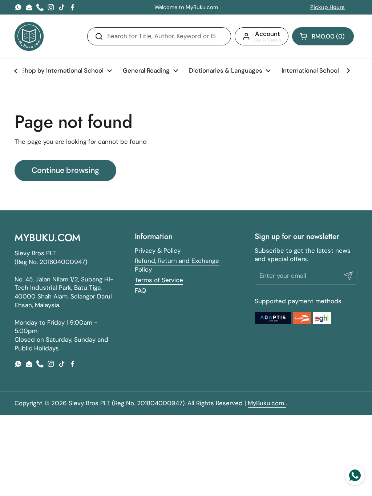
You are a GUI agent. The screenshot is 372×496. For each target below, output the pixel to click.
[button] (323, 36)
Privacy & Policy (158, 251)
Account (267, 34)
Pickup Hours (327, 7)
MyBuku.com (267, 403)
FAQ (140, 290)
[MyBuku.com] (29, 36)
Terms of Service (159, 280)
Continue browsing (65, 170)
